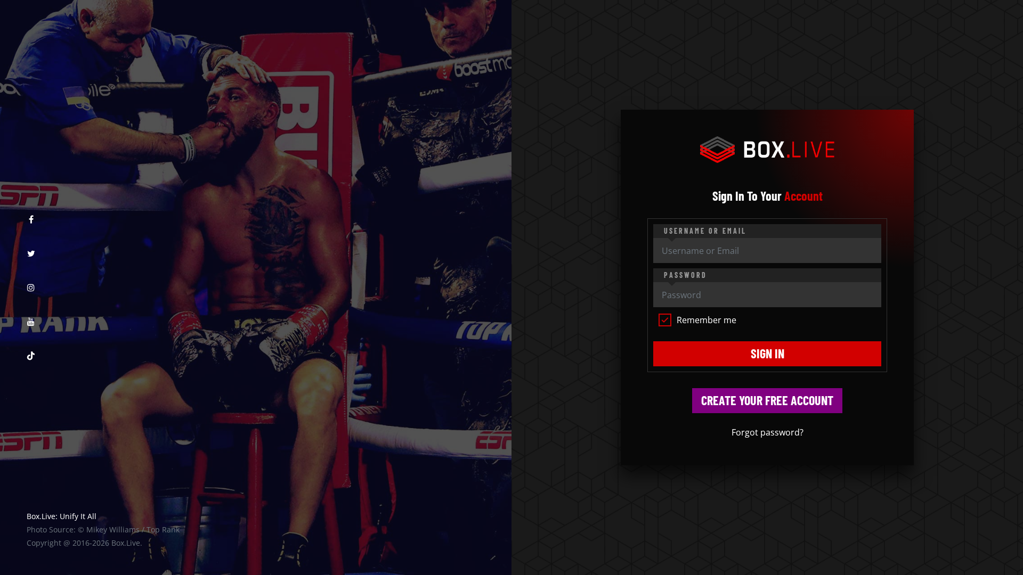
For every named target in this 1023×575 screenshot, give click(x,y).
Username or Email (705, 230)
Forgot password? (767, 432)
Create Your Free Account (767, 400)
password (685, 275)
